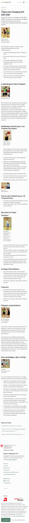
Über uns (6, 463)
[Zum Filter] (20, 2)
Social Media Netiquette (10, 474)
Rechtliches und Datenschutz (11, 472)
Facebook (7, 478)
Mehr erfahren (13, 459)
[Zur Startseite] (6, 2)
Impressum (6, 470)
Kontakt (6, 465)
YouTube (7, 480)
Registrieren (7, 467)
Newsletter (8, 483)
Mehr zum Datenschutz (19, 516)
